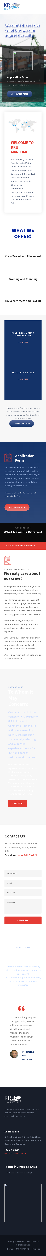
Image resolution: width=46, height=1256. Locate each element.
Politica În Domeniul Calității (20, 1173)
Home (10, 1249)
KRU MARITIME (23, 1249)
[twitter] (17, 1121)
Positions (37, 1249)
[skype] (13, 1121)
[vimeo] (21, 1121)
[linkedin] (9, 1121)
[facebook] (5, 1121)
